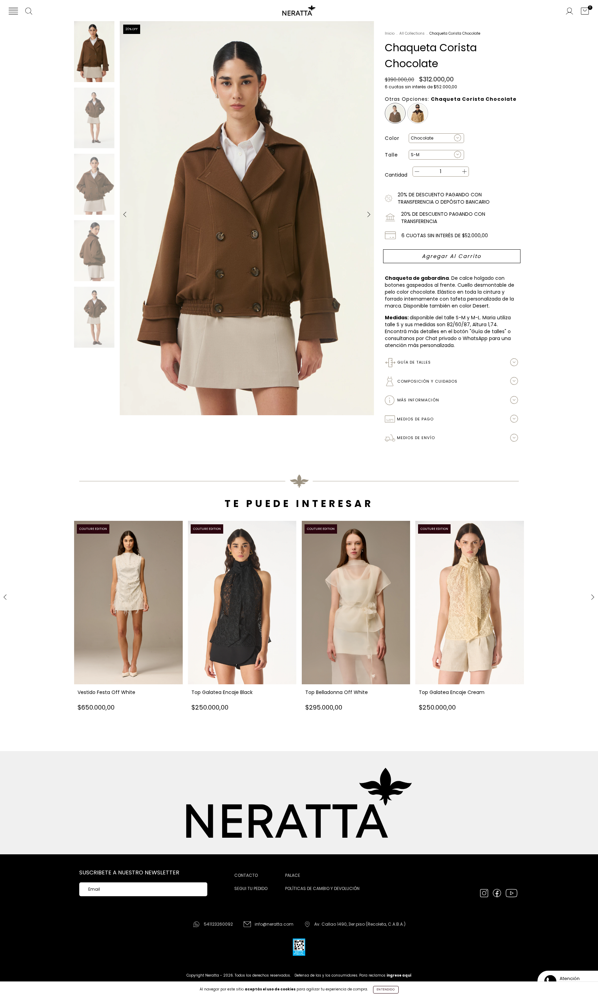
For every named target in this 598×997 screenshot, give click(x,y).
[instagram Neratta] (485, 894)
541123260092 (218, 924)
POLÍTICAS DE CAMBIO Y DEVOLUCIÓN (322, 888)
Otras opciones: (451, 99)
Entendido (386, 989)
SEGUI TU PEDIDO (251, 888)
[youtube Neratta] (511, 894)
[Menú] (13, 11)
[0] (584, 11)
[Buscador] (29, 11)
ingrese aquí (399, 975)
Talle (391, 154)
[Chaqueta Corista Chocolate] (395, 113)
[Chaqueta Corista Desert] (417, 113)
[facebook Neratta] (497, 894)
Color (392, 138)
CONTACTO (246, 875)
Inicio (390, 33)
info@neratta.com (274, 924)
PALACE (292, 875)
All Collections (412, 33)
